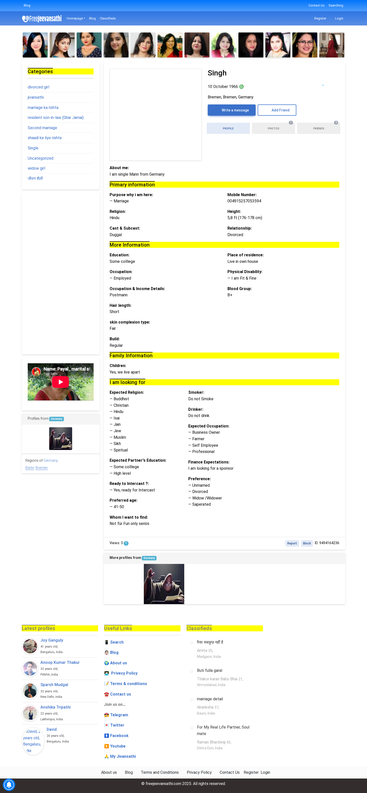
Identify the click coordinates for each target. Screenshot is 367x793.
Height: (234, 211)
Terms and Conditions (160, 772)
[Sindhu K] (116, 44)
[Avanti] (143, 44)
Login (338, 18)
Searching (336, 5)
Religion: (118, 211)
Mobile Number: (242, 194)
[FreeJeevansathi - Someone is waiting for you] (42, 18)
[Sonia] (62, 44)
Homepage (75, 18)
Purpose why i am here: (131, 194)
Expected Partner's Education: (138, 460)
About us (109, 772)
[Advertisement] (61, 273)
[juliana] (124, 584)
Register (320, 18)
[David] (33, 741)
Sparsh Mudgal (54, 684)
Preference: (199, 478)
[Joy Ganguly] (30, 646)
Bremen (41, 468)
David (52, 729)
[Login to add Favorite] (323, 82)
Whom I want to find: (129, 517)
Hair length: (120, 305)
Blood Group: (239, 288)
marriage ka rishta (43, 107)
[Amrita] (223, 44)
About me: (119, 167)
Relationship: (239, 228)
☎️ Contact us (117, 694)
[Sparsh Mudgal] (30, 690)
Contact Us (317, 5)
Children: (118, 365)
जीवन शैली (35, 178)
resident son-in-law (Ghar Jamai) (56, 117)
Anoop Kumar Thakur (60, 662)
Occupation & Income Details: (137, 288)
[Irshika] (170, 44)
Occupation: (121, 271)
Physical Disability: (244, 271)
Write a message (235, 110)
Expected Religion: (127, 392)
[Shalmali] (89, 44)
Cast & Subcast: (125, 228)
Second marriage (42, 127)
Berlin (29, 468)
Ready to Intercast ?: (129, 483)
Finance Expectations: (208, 462)
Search (117, 642)
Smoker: (196, 392)
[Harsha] (331, 44)
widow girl (36, 168)
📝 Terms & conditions (125, 683)
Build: (115, 339)
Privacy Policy (199, 772)
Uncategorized (40, 158)
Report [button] (292, 543)
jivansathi (36, 97)
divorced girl (38, 87)
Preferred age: (123, 500)
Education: (119, 255)
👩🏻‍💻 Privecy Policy (121, 673)
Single (33, 148)
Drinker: (195, 409)
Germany (149, 558)
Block (307, 543)
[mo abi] (164, 584)
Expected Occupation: (208, 426)
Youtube (118, 746)
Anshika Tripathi (55, 707)
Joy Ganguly (51, 640)
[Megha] (250, 44)
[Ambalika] (277, 44)
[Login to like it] (333, 82)
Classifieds (108, 18)
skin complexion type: (130, 322)
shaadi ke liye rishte (45, 137)
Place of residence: (245, 255)
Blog (27, 5)
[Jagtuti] (196, 44)
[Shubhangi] (304, 44)
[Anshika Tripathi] (30, 713)
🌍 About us (115, 663)
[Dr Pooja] (35, 44)
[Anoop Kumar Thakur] (30, 668)
